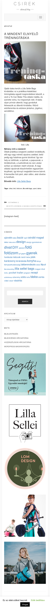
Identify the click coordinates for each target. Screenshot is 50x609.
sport (35, 188)
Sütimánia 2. (13, 202)
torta (28, 277)
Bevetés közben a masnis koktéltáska (24, 206)
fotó (14, 188)
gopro (23, 253)
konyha (31, 261)
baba (15, 237)
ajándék (8, 237)
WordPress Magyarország (16, 346)
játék (33, 257)
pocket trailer (16, 272)
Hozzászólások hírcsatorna (17, 342)
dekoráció (12, 242)
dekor (6, 242)
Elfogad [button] (25, 604)
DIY (15, 247)
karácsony (10, 261)
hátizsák (17, 257)
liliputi (43, 264)
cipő (25, 237)
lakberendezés (28, 264)
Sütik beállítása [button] (38, 600)
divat (10, 188)
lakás (38, 264)
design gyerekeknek (34, 242)
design (21, 241)
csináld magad (36, 237)
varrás (41, 277)
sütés (23, 277)
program (27, 272)
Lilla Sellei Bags (24, 181)
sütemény (16, 277)
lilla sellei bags (27, 188)
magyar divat (40, 269)
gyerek (31, 252)
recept (34, 272)
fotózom (19, 188)
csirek (25, 3)
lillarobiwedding (9, 269)
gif (20, 253)
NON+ (6, 273)
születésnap (8, 277)
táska (39, 188)
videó (6, 280)
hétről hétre (25, 257)
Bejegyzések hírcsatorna (16, 338)
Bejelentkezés (11, 334)
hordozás (8, 257)
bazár (20, 237)
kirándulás (21, 261)
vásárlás (18, 280)
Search (25, 301)
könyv (39, 261)
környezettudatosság (12, 264)
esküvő (22, 248)
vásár (11, 281)
